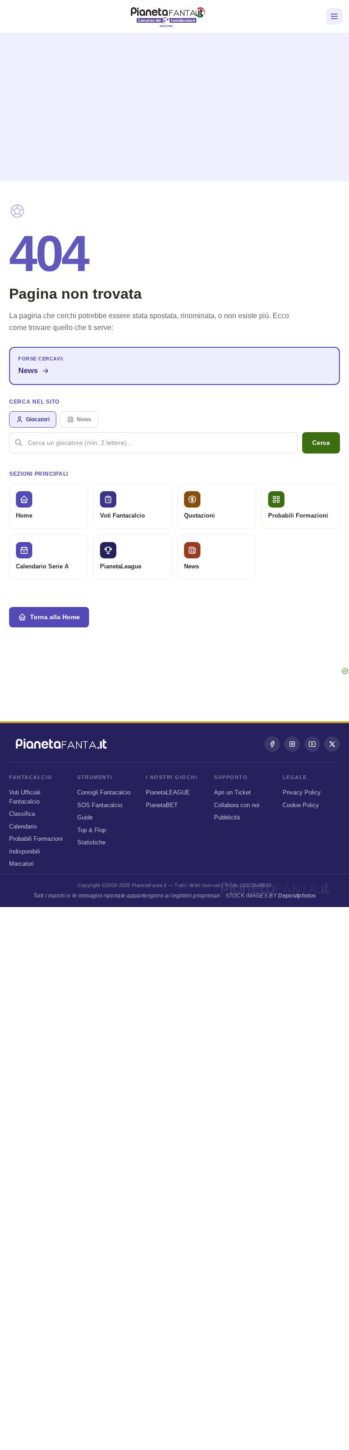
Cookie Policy (301, 805)
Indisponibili (24, 851)
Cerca (321, 442)
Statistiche (91, 842)
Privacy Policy (302, 792)
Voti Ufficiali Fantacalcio (24, 797)
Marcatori (21, 863)
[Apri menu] (334, 16)
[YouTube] (312, 744)
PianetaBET (162, 805)
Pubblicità (227, 817)
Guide (85, 817)
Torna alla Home (55, 617)
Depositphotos (297, 896)
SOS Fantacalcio (99, 805)
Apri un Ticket (232, 792)
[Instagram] (292, 744)
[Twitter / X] (332, 744)
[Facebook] (272, 744)
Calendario (23, 826)
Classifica (22, 813)
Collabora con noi (236, 805)
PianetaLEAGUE (168, 792)
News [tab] (84, 419)
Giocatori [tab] (38, 419)
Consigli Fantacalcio (103, 792)
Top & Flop (91, 830)
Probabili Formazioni (36, 838)
